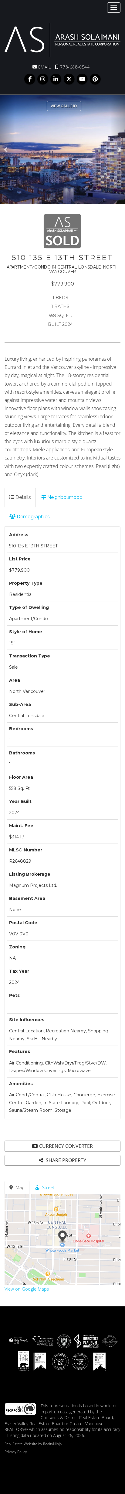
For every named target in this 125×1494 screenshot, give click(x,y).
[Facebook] (30, 79)
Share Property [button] (65, 1160)
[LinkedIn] (56, 79)
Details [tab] (22, 497)
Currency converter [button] (66, 1146)
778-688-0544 (74, 67)
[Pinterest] (95, 79)
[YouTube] (82, 79)
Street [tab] (47, 1187)
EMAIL (44, 67)
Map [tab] (19, 1187)
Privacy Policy (16, 1451)
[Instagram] (43, 79)
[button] (7, 149)
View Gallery (64, 106)
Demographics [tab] (32, 517)
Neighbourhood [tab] (64, 497)
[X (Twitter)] (69, 79)
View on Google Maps (27, 1289)
